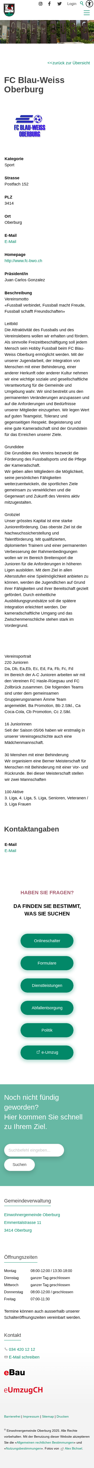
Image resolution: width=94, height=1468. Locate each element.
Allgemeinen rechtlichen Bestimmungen (45, 1442)
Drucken (63, 1416)
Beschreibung (18, 293)
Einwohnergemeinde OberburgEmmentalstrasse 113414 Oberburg (32, 1222)
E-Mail (11, 235)
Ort (8, 216)
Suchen (19, 1164)
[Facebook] (50, 3)
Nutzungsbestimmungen (23, 1448)
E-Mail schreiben (24, 1357)
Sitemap (48, 1416)
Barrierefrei (12, 1416)
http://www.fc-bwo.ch (23, 260)
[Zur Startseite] (9, 10)
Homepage (15, 254)
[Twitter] (59, 3)
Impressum (31, 1416)
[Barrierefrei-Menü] (89, 3)
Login (71, 4)
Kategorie (14, 158)
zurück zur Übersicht (71, 63)
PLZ (8, 197)
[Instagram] (40, 3)
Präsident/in (16, 273)
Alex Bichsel (73, 1448)
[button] (86, 12)
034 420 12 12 (22, 1349)
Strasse (12, 178)
